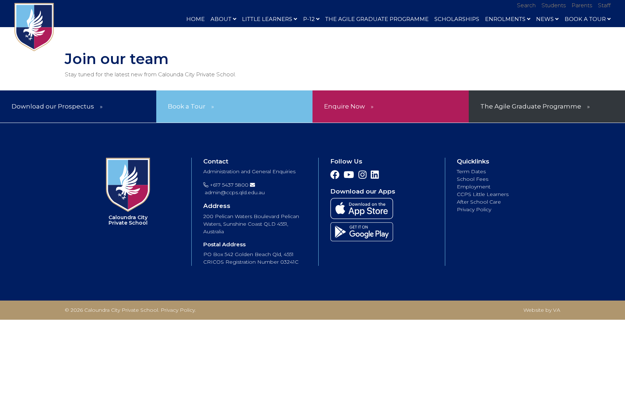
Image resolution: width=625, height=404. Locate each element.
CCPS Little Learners (483, 194)
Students (553, 5)
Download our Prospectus (53, 106)
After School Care (479, 202)
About (221, 19)
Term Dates (471, 171)
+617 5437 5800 (228, 185)
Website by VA (541, 310)
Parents (581, 5)
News (545, 19)
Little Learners (267, 19)
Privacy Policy (474, 209)
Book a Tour (186, 106)
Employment (473, 186)
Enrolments (505, 19)
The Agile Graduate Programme (377, 19)
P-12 (309, 19)
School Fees (472, 179)
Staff (604, 5)
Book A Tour (585, 19)
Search (526, 5)
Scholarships (456, 19)
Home (195, 19)
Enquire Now (344, 106)
